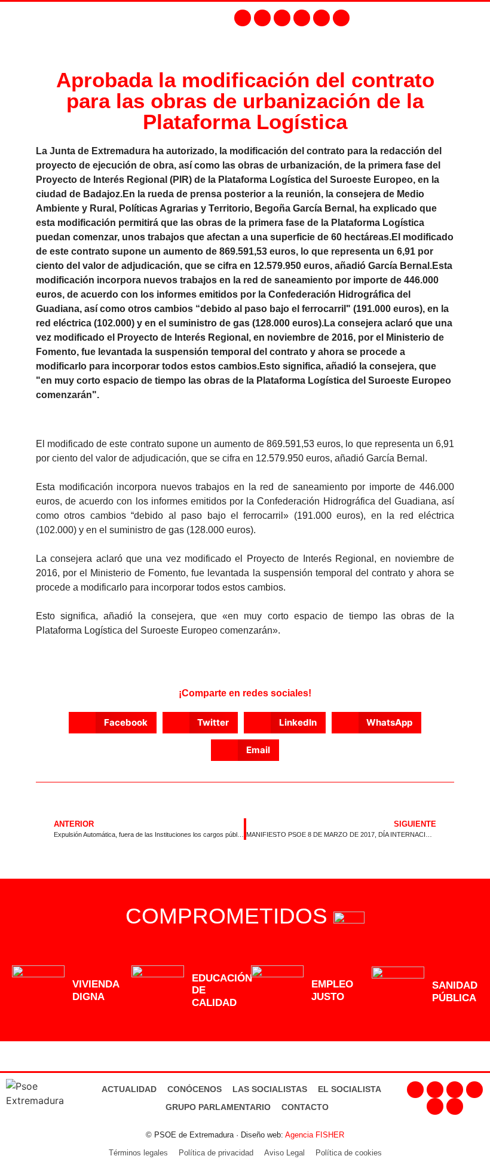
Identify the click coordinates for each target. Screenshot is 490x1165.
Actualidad (129, 1089)
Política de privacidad (216, 1152)
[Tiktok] (341, 18)
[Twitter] (282, 18)
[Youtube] (301, 18)
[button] (475, 17)
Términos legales (138, 1152)
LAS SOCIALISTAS (269, 1089)
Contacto (305, 1107)
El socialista (349, 1089)
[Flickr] (321, 18)
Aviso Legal (284, 1152)
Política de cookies (349, 1152)
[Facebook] (242, 18)
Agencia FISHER (314, 1134)
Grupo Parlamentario (218, 1107)
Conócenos (194, 1089)
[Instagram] (262, 18)
